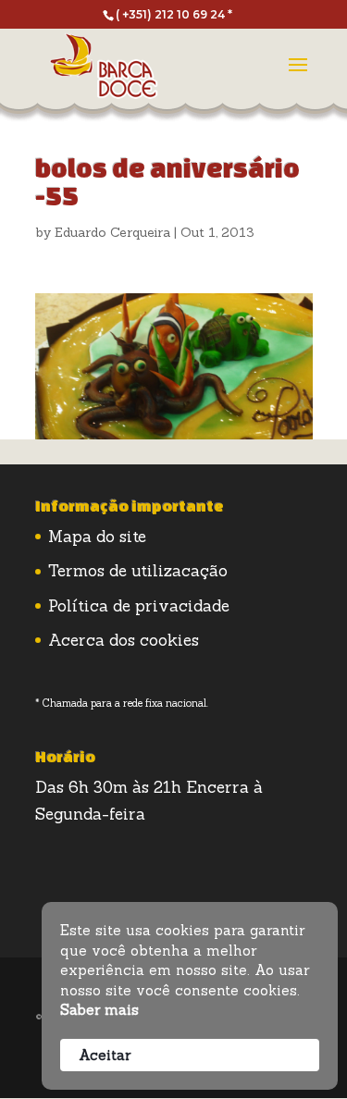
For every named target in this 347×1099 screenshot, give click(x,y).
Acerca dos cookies (123, 640)
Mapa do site (97, 536)
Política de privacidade (138, 606)
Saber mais (99, 1010)
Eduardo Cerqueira (112, 232)
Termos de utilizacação (138, 571)
